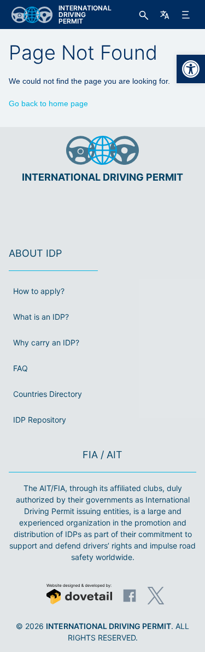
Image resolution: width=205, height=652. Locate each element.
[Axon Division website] (79, 595)
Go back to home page (48, 103)
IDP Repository (39, 419)
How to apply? (39, 291)
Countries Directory (47, 394)
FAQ (20, 368)
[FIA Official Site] (87, 210)
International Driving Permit (108, 626)
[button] (191, 69)
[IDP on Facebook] (129, 595)
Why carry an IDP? (46, 342)
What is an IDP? (41, 316)
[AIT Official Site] (123, 210)
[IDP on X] (156, 595)
